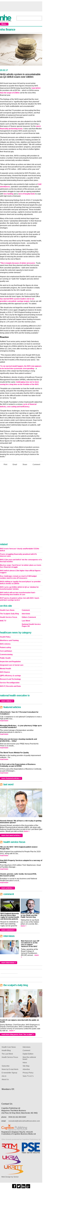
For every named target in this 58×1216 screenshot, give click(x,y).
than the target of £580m (10, 93)
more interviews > (8, 963)
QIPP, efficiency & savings (10, 676)
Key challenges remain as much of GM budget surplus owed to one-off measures (18, 577)
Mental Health (5, 669)
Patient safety (5, 647)
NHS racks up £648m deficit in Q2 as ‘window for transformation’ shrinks (19, 588)
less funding (8, 194)
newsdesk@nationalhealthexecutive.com (24, 1121)
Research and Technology (10, 679)
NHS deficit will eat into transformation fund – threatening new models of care (18, 594)
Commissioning (6, 655)
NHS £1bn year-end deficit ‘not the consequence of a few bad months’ (21, 561)
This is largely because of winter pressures (18, 263)
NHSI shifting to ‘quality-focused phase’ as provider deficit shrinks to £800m (20, 583)
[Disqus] (21, 505)
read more (4, 721)
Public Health (5, 658)
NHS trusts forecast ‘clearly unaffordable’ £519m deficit (19, 550)
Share (25, 464)
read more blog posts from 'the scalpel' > (17, 1034)
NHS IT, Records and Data (10, 686)
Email (15, 464)
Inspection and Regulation (10, 662)
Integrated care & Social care (11, 665)
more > (26, 831)
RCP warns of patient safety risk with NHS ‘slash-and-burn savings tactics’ (19, 599)
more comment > (8, 930)
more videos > (7, 701)
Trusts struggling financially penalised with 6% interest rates (18, 555)
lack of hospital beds (26, 194)
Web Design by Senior (10, 1177)
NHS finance (5, 672)
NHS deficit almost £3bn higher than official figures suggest (20, 572)
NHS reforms (5, 644)
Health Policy (5, 637)
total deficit (36, 88)
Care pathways (6, 651)
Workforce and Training (9, 640)
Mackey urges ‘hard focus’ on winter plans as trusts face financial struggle (20, 566)
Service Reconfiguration (9, 683)
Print (5, 464)
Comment (36, 464)
